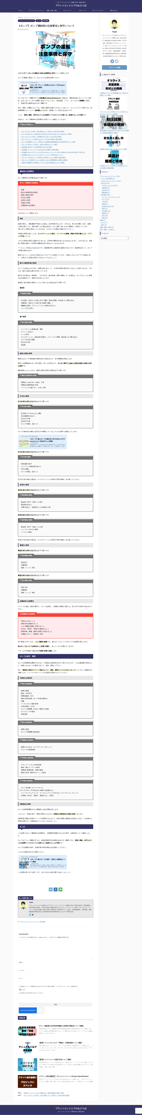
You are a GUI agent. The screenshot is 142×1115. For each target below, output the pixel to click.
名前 (21, 962)
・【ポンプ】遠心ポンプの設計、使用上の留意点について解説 (38, 144)
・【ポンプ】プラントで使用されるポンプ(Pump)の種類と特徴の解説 (41, 139)
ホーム (21, 10)
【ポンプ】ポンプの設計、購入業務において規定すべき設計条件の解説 (46, 1095)
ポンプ (37, 921)
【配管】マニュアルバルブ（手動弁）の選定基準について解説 (60, 1043)
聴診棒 (37, 248)
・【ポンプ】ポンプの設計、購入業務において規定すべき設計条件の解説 (42, 131)
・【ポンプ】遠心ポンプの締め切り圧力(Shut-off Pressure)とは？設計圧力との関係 (45, 134)
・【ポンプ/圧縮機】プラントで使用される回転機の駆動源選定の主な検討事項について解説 (48, 142)
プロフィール (82, 10)
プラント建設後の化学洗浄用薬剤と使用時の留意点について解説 (61, 1026)
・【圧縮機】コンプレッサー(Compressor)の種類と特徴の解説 (39, 149)
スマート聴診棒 (29, 255)
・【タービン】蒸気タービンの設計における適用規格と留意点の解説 (44, 160)
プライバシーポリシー (98, 10)
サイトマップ (67, 10)
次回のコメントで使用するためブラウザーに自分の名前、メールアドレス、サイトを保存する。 (50, 986)
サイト (21, 978)
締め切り (35, 413)
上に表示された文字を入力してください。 (32, 993)
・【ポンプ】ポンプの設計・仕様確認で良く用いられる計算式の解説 (41, 136)
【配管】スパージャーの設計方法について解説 (55, 1059)
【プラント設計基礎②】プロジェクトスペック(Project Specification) (64, 1076)
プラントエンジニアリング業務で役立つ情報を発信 (71, 1111)
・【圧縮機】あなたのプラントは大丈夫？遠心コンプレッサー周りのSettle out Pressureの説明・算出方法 (52, 152)
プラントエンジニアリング (36, 10)
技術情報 (42, 921)
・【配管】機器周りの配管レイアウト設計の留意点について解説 (42, 163)
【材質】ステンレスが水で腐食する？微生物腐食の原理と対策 (43, 1093)
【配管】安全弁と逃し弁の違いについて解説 (113, 173)
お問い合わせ (113, 10)
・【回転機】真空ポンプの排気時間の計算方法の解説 (36, 147)
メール (21, 970)
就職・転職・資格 (52, 10)
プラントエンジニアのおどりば (71, 5)
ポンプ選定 (25, 308)
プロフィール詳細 (114, 91)
